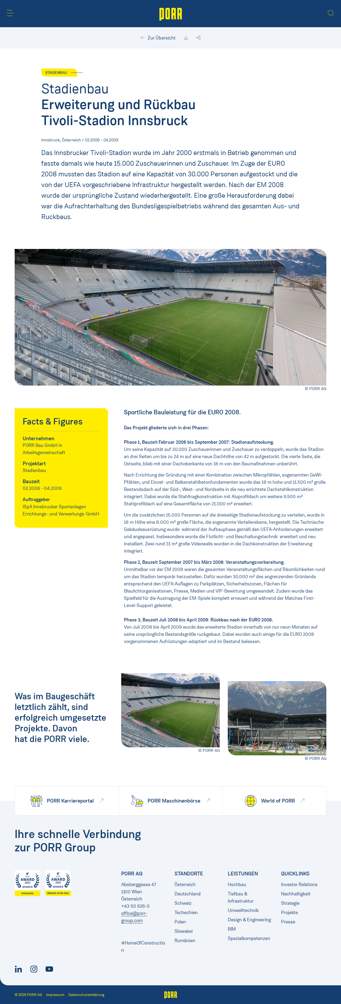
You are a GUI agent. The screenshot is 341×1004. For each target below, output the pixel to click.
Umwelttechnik (243, 910)
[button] (10, 13)
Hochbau (237, 884)
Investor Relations (299, 884)
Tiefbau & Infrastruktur (241, 897)
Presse (288, 922)
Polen (180, 922)
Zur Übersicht (161, 38)
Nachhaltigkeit (295, 894)
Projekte (289, 912)
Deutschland (187, 894)
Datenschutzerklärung (86, 995)
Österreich (185, 884)
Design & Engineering (249, 920)
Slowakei (183, 931)
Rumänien (184, 940)
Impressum (55, 995)
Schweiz (183, 903)
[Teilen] (198, 38)
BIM (232, 929)
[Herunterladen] (186, 38)
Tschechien (186, 912)
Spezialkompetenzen (249, 938)
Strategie (290, 903)
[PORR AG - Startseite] (170, 13)
